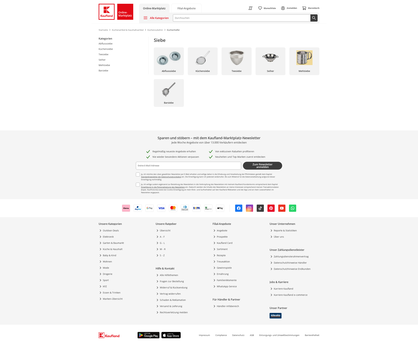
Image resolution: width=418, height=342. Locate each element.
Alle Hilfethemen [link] (169, 275)
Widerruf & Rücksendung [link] (173, 287)
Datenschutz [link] (238, 335)
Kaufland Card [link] (225, 242)
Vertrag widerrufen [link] (170, 293)
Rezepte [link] (221, 255)
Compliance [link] (221, 335)
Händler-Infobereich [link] (228, 306)
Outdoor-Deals (111, 230)
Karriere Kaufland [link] (283, 288)
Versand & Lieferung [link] (171, 306)
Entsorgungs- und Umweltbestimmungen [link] (279, 335)
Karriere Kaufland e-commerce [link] (290, 294)
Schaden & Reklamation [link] (173, 299)
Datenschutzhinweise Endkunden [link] (292, 268)
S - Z (162, 255)
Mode (106, 267)
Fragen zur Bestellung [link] (172, 281)
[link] (186, 8)
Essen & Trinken (112, 292)
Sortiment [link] (222, 249)
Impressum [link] (204, 335)
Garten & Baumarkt (113, 242)
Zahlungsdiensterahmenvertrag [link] (291, 256)
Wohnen (107, 261)
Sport (106, 280)
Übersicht (165, 230)
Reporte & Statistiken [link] (285, 230)
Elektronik (108, 236)
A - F (162, 236)
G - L (162, 242)
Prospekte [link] (222, 236)
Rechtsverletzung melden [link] (174, 312)
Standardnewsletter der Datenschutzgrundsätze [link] (161, 176)
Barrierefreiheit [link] (312, 335)
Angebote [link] (222, 230)
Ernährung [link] (223, 273)
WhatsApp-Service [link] (227, 286)
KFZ (105, 286)
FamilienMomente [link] (227, 280)
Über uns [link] (279, 236)
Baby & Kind (109, 255)
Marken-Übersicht (113, 298)
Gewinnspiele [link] (224, 267)
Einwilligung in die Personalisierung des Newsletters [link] (163, 187)
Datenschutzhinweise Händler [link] (290, 262)
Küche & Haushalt (112, 249)
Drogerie (107, 273)
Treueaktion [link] (223, 261)
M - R (163, 249)
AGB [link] (252, 335)
